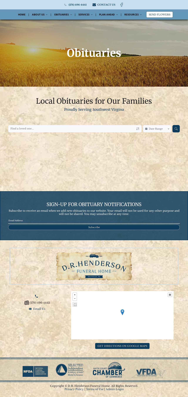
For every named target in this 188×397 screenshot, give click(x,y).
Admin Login (115, 389)
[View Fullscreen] (75, 304)
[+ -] (122, 315)
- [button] (75, 299)
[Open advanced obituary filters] (138, 129)
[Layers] (170, 295)
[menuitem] (22, 14)
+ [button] (75, 295)
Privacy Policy (74, 389)
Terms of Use (95, 389)
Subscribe (94, 227)
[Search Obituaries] (176, 128)
